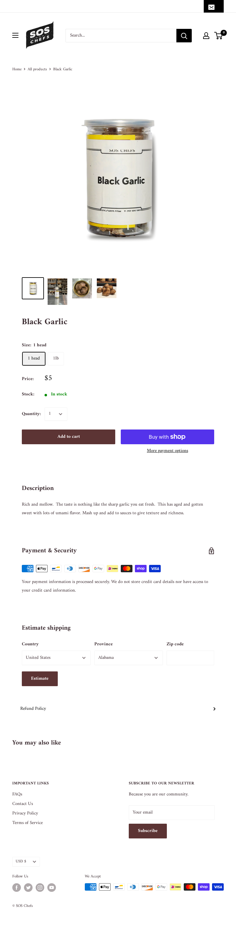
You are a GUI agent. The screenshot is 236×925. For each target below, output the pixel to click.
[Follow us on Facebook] (16, 887)
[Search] (184, 35)
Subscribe (148, 831)
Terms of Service (27, 823)
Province (103, 644)
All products (37, 69)
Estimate (40, 678)
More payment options (167, 451)
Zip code (175, 644)
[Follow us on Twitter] (28, 887)
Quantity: (31, 414)
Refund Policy (33, 709)
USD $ (21, 861)
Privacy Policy (25, 813)
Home (17, 69)
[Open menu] (15, 35)
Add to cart (68, 437)
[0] (218, 35)
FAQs (17, 794)
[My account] (206, 35)
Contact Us (22, 804)
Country (30, 644)
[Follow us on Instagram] (40, 887)
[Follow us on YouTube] (51, 887)
